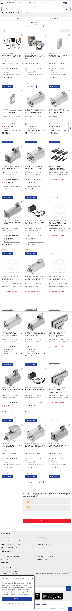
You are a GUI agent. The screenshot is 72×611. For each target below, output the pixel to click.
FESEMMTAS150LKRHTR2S (10, 332)
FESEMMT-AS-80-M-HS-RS (57, 443)
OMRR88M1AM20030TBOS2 (57, 221)
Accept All (17, 599)
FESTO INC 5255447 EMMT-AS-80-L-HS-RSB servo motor (12, 223)
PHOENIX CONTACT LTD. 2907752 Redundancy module (12, 111)
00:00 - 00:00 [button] (32, 3)
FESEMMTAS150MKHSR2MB (33, 443)
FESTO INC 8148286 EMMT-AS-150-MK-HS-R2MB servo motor (35, 445)
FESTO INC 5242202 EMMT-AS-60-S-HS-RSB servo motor (12, 167)
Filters (17, 18)
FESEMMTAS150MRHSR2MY (33, 165)
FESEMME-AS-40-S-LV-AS (10, 443)
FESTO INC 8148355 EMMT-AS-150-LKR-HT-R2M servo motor (35, 111)
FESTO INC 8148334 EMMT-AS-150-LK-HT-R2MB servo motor (59, 111)
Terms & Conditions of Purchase (48, 541)
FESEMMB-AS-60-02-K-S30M (34, 388)
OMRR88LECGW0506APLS (57, 388)
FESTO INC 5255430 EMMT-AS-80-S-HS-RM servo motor (12, 390)
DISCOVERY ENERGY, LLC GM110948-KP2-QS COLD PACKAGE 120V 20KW (12, 56)
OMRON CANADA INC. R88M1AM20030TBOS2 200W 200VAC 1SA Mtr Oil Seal (57, 224)
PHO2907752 (6, 109)
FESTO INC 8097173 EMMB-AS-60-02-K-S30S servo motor (35, 223)
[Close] (32, 578)
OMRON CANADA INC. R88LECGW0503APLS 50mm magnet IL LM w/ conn (57, 335)
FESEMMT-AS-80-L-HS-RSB (10, 221)
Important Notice (43, 544)
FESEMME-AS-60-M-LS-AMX (34, 276)
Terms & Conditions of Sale (11, 541)
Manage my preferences (17, 604)
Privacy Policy (42, 538)
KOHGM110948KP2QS (8, 53)
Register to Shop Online (45, 556)
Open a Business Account (10, 556)
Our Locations (6, 559)
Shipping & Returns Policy (10, 544)
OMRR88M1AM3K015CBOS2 (10, 276)
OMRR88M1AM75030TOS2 (57, 276)
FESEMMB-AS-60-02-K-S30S (34, 221)
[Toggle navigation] (2, 3)
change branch (44, 3)
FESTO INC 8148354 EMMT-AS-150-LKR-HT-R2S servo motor (12, 334)
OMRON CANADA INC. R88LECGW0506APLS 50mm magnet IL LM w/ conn (57, 391)
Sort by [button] (53, 18)
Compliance (5, 538)
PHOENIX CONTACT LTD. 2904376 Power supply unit (59, 55)
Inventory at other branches (12, 75)
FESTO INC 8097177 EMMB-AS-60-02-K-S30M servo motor (35, 390)
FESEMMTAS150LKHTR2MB (56, 109)
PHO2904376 (53, 53)
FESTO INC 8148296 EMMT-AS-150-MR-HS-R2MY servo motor (35, 167)
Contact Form (6, 562)
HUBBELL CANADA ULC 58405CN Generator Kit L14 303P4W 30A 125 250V (35, 56)
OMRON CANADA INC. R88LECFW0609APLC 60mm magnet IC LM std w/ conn (57, 168)
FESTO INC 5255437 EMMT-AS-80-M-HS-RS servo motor (59, 445)
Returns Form (42, 559)
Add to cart (8, 86)
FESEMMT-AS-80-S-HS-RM (10, 388)
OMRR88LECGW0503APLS (57, 332)
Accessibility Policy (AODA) (10, 547)
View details (54, 197)
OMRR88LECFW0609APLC (57, 165)
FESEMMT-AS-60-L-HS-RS (33, 332)
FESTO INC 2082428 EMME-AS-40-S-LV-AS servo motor (12, 445)
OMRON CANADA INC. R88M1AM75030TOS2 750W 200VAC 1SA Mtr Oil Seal (57, 279)
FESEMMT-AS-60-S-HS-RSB (11, 165)
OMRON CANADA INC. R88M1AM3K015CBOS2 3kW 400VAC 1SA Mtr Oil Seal (10, 279)
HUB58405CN (29, 53)
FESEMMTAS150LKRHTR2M (33, 109)
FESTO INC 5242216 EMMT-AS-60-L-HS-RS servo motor (35, 334)
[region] (17, 592)
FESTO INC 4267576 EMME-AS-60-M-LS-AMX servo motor (35, 278)
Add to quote (31, 86)
